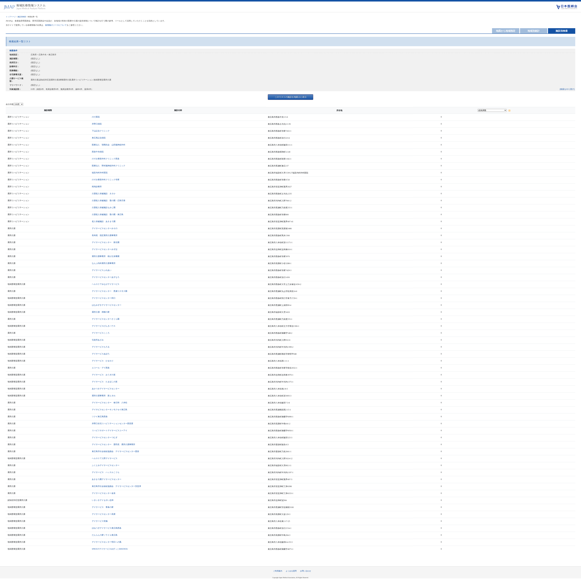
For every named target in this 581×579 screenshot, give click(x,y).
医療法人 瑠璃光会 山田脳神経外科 (108, 145)
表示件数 (10, 104)
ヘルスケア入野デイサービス (104, 458)
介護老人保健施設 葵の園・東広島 (107, 214)
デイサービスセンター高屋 (103, 514)
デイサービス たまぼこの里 (104, 382)
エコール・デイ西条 (101, 368)
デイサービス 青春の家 (102, 507)
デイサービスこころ (101, 333)
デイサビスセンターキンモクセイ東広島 (109, 409)
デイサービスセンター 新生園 (105, 242)
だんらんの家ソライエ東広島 (104, 535)
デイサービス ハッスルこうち (105, 472)
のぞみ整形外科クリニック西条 (105, 159)
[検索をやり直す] (567, 89)
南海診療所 (97, 186)
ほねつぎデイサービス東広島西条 (106, 528)
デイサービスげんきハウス (103, 326)
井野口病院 (97, 124)
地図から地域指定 (505, 31)
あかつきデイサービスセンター (105, 389)
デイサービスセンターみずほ (104, 249)
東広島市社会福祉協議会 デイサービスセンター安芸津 (116, 486)
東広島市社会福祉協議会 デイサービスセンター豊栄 (115, 451)
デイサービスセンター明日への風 (106, 542)
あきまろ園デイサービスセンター (106, 479)
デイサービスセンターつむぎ (104, 437)
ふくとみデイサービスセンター (105, 465)
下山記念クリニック (101, 131)
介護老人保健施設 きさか (103, 193)
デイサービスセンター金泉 (103, 493)
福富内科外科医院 (100, 172)
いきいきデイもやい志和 (102, 500)
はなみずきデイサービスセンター (106, 305)
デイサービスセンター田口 (103, 298)
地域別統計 (534, 31)
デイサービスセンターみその (104, 228)
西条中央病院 (98, 152)
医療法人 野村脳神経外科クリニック (108, 166)
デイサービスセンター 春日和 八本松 (109, 402)
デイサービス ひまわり (102, 361)
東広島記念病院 (99, 138)
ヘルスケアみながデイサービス (105, 284)
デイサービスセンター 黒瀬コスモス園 (109, 291)
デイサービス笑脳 (100, 521)
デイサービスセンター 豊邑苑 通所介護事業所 (113, 444)
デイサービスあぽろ (101, 354)
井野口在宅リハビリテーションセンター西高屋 (112, 423)
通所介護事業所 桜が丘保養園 (105, 256)
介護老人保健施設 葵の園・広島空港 (108, 200)
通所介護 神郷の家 (101, 312)
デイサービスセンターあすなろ (105, 277)
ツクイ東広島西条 (100, 416)
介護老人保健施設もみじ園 (103, 207)
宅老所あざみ (98, 340)
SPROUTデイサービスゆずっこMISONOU (110, 549)
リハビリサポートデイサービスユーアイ (109, 430)
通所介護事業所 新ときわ (103, 395)
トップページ (11, 17)
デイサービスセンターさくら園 (105, 319)
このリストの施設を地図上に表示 (291, 97)
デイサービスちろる (101, 347)
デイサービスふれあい (102, 270)
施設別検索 (22, 17)
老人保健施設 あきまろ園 (103, 221)
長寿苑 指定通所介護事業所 (104, 235)
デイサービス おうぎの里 (103, 375)
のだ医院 (96, 117)
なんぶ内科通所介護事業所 (103, 263)
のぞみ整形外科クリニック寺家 (105, 179)
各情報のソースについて (56, 25)
